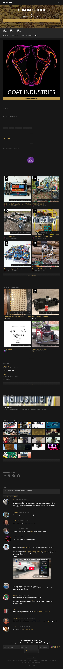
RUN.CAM (15, 595)
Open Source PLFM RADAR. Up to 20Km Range (17, 316)
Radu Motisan (16, 545)
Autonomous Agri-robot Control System (14, 269)
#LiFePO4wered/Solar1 (37, 621)
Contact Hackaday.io (18, 660)
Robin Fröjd (37, 318)
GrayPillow (15, 609)
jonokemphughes (39, 351)
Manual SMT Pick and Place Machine (42, 269)
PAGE (5, 375)
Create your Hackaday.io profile (20, 643)
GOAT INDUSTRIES (11, 206)
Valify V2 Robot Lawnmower (40, 316)
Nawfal (8, 318)
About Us (9, 660)
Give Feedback (27, 660)
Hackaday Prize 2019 (4, 430)
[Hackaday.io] (8, 2)
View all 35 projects (31, 275)
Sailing (11, 128)
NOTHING (6, 366)
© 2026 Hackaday (31, 665)
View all (31, 461)
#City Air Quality (27, 547)
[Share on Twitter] (14, 475)
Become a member (31, 651)
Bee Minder (28, 523)
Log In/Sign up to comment (11, 496)
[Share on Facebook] (18, 475)
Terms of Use (36, 660)
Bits (37, 35)
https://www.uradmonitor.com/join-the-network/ (36, 551)
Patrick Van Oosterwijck (18, 618)
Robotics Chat (8, 349)
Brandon (14, 528)
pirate (5, 128)
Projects (6, 35)
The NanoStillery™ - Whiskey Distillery (42, 236)
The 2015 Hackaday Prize (47, 438)
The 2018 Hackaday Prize (35, 178)
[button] (58, 2)
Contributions (15, 35)
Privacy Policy (44, 660)
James (14, 499)
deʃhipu (8, 351)
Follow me (31, 21)
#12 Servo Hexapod (28, 629)
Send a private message (53, 26)
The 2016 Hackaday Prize (33, 423)
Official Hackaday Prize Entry (19, 423)
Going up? (32, 657)
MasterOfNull (15, 512)
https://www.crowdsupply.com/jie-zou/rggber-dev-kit (25, 600)
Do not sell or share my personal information (31, 662)
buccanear (18, 128)
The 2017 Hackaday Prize (6, 178)
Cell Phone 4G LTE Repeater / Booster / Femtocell (17, 204)
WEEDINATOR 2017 (9, 236)
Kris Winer (15, 520)
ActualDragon (16, 626)
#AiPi (32, 531)
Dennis (14, 584)
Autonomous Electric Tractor (39, 349)
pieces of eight (28, 128)
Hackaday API (52, 660)
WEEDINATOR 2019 (38, 204)
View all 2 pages (31, 384)
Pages (23, 35)
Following (30, 35)
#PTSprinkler (49, 621)
